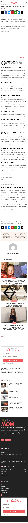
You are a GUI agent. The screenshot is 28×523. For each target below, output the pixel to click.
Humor (14, 277)
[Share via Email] (15, 12)
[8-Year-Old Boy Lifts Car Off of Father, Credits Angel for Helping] (14, 293)
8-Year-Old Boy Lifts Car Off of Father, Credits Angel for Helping (14, 305)
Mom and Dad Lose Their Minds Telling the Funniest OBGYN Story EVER (16, 409)
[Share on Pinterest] (12, 12)
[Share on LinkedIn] (19, 12)
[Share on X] (2, 12)
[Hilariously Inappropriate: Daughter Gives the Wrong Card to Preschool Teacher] (14, 270)
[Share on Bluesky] (9, 12)
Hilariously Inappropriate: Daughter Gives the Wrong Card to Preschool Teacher (14, 282)
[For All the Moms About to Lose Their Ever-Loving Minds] (4, 403)
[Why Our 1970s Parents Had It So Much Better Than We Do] (4, 397)
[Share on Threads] (22, 12)
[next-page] (15, 333)
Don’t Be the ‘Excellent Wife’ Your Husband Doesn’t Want (11, 454)
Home (2, 4)
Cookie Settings (4, 492)
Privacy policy (12, 363)
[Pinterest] (9, 440)
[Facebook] (2, 440)
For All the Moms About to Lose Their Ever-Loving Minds (11, 459)
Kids (5, 4)
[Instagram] (6, 440)
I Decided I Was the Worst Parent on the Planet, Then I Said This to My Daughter (16, 384)
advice (22, 26)
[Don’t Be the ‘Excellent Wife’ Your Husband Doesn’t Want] (4, 391)
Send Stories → (12, 360)
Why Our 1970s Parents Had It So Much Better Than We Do (11, 456)
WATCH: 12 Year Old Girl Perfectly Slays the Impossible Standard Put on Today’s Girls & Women (14, 327)
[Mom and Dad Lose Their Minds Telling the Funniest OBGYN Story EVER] (4, 409)
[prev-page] (13, 333)
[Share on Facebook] (6, 12)
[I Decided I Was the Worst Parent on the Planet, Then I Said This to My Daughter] (4, 385)
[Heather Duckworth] (13, 247)
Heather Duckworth (13, 10)
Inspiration (14, 301)
